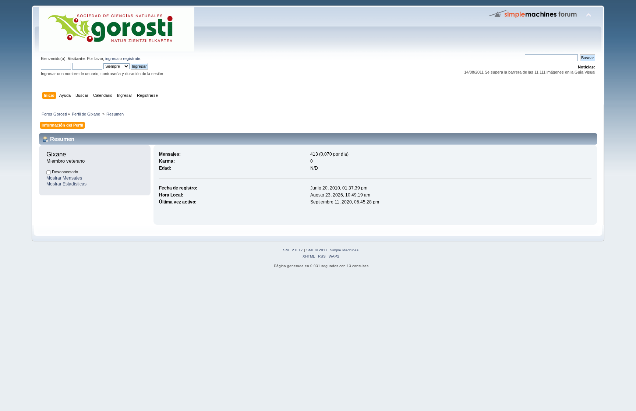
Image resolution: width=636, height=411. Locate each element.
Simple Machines (344, 250)
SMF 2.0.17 (293, 250)
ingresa (112, 58)
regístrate (131, 58)
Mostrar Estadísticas (66, 184)
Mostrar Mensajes (64, 178)
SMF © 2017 (317, 250)
